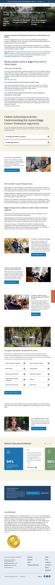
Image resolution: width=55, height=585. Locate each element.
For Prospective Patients (6, 18)
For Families (15, 18)
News (46, 560)
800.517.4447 (45, 493)
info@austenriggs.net (8, 567)
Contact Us (48, 562)
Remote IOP (48, 565)
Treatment (30, 557)
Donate (47, 567)
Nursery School (49, 570)
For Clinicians (34, 18)
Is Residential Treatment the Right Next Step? (21, 21)
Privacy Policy (22, 576)
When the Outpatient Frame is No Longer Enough (38, 22)
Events (46, 557)
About (29, 562)
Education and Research (33, 565)
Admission (30, 560)
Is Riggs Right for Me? (6, 23)
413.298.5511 (13, 565)
